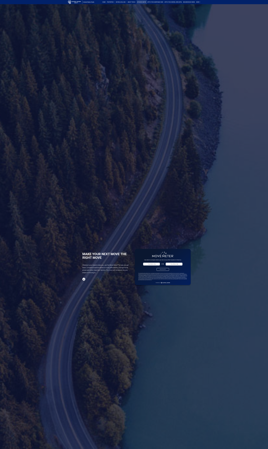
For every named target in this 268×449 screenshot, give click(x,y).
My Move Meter (141, 2)
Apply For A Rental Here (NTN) (173, 2)
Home (104, 2)
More (198, 2)
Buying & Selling (121, 2)
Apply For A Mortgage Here (155, 2)
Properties (111, 2)
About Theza (132, 2)
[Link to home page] (75, 2)
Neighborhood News (189, 2)
